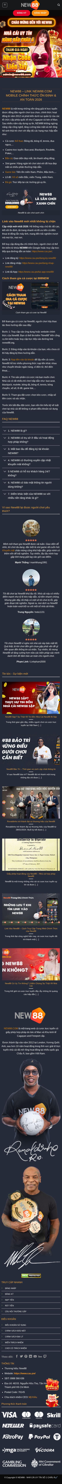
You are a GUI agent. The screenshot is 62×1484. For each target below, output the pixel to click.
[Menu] (4, 5)
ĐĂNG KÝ (21, 13)
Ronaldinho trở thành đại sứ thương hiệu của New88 (31, 821)
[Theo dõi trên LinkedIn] (30, 1356)
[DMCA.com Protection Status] (31, 1275)
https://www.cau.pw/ (42, 251)
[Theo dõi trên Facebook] (16, 1356)
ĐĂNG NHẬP (40, 13)
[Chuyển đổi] (5, 431)
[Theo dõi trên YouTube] (35, 1356)
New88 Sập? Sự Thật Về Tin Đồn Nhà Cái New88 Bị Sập (31, 717)
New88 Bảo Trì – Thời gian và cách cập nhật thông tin (31, 769)
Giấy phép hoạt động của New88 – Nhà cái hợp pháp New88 (31, 875)
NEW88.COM (11, 1028)
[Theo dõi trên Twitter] (21, 1356)
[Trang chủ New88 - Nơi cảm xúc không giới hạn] (31, 5)
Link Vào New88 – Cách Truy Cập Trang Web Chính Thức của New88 (31, 929)
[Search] (59, 5)
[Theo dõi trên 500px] (40, 1356)
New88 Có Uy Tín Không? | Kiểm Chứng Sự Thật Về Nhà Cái (31, 984)
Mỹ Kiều (33, 1397)
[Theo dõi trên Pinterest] (25, 1356)
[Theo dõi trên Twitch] (45, 1356)
